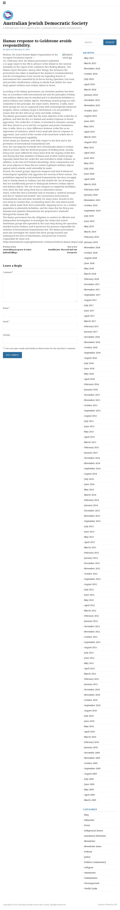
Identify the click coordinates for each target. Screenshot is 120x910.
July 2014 (89, 479)
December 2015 (92, 395)
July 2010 (89, 716)
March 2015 (90, 442)
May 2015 (89, 432)
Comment (8, 272)
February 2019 (91, 237)
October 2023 (90, 110)
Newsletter (89, 841)
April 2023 (89, 132)
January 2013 (91, 558)
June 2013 (89, 532)
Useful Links (90, 888)
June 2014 (89, 484)
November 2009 (92, 758)
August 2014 (90, 474)
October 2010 (90, 700)
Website (6, 335)
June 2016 (89, 368)
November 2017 (92, 289)
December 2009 (92, 753)
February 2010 (91, 742)
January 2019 (91, 242)
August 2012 (90, 584)
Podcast (88, 852)
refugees (88, 867)
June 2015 (89, 426)
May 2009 (89, 789)
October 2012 (90, 574)
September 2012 (92, 579)
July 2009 (89, 779)
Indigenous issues (93, 830)
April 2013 (89, 542)
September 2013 (92, 521)
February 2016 (91, 384)
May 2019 (89, 226)
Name (6, 308)
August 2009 (90, 774)
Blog (86, 815)
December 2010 (92, 689)
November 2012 (92, 568)
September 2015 (92, 410)
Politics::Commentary (95, 862)
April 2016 (89, 379)
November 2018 (92, 247)
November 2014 (92, 463)
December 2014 (92, 458)
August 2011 (90, 647)
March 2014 (90, 495)
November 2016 (92, 342)
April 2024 (89, 84)
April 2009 (89, 795)
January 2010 (91, 747)
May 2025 (89, 58)
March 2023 (90, 137)
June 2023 (89, 121)
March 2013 (90, 547)
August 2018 (90, 258)
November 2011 (92, 631)
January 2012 (91, 621)
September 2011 (92, 642)
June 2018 (89, 263)
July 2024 (89, 79)
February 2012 (91, 616)
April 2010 (89, 731)
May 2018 (89, 268)
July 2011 (89, 653)
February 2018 (91, 279)
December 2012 (92, 563)
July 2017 (89, 305)
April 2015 (89, 437)
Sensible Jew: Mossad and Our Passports (62, 250)
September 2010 (92, 705)
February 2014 (91, 500)
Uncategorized (91, 883)
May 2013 (89, 537)
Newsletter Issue (92, 846)
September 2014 (92, 468)
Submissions (90, 878)
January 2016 (91, 389)
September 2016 (92, 353)
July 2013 (89, 526)
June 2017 (89, 310)
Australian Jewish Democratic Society (45, 23)
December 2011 (92, 626)
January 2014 (91, 505)
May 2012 (89, 600)
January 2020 (91, 195)
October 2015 (90, 405)
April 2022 (89, 153)
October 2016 (90, 347)
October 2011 (90, 637)
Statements (90, 873)
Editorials (89, 820)
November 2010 (92, 695)
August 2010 (90, 710)
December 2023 (92, 100)
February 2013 (91, 553)
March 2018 (90, 274)
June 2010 (89, 721)
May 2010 (89, 726)
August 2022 (90, 142)
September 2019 (92, 210)
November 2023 (92, 105)
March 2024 (90, 89)
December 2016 (92, 337)
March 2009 (90, 800)
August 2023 (90, 116)
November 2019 (92, 200)
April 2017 (89, 316)
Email (6, 321)
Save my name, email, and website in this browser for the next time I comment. (40, 348)
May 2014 (89, 489)
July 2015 (89, 421)
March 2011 (90, 674)
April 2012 (89, 605)
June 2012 (89, 595)
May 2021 (89, 163)
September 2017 (92, 295)
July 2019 (89, 216)
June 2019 (89, 221)
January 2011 (91, 684)
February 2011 (91, 679)
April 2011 (89, 668)
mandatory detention (95, 836)
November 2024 (92, 68)
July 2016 (89, 363)
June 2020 (89, 174)
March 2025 (90, 63)
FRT (115, 905)
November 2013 (92, 516)
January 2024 (91, 95)
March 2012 (90, 610)
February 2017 (91, 326)
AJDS (8, 49)
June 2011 (89, 658)
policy (87, 857)
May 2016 (89, 374)
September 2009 (92, 768)
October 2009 (90, 763)
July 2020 (89, 168)
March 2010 (90, 737)
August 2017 (90, 300)
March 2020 (90, 184)
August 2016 (90, 358)
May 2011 (89, 663)
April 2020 (89, 179)
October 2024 (90, 74)
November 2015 (92, 400)
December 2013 (92, 510)
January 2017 (91, 332)
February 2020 (91, 189)
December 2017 (92, 284)
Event (87, 825)
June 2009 (89, 784)
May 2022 (89, 147)
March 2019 (90, 232)
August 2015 (90, 416)
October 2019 (90, 205)
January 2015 (91, 453)
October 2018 (90, 253)
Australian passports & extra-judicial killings (17, 250)
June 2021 (89, 158)
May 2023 (89, 126)
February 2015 (91, 447)
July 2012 (89, 589)
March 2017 (90, 321)
